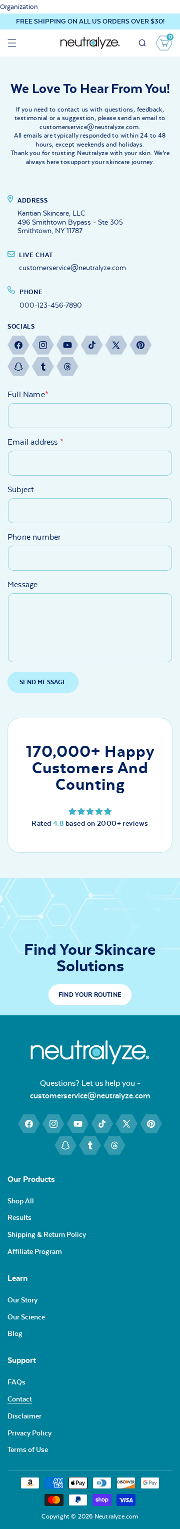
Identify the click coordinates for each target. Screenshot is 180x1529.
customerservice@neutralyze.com (90, 1095)
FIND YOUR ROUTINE (90, 994)
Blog (15, 1333)
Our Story (23, 1300)
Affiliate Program (35, 1251)
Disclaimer (25, 1416)
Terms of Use (28, 1449)
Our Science (26, 1317)
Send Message (43, 682)
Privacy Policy (30, 1433)
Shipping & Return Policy (47, 1234)
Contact (20, 1399)
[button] (12, 43)
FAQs (17, 1382)
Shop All (21, 1201)
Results (20, 1217)
